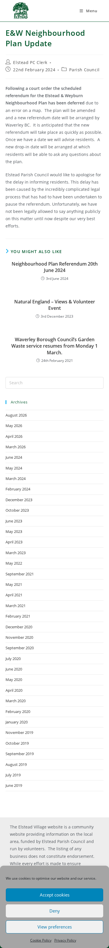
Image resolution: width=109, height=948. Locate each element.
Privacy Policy (65, 940)
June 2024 (14, 457)
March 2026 (16, 446)
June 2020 (14, 669)
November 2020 (19, 637)
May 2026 (14, 425)
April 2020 (14, 690)
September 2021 (20, 574)
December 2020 (19, 626)
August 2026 (16, 415)
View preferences (54, 927)
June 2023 (14, 521)
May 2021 (14, 584)
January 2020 (17, 722)
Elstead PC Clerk (30, 62)
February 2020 (18, 711)
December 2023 (19, 499)
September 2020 (20, 647)
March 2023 (16, 552)
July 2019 (13, 775)
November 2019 (19, 732)
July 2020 (13, 658)
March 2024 (16, 478)
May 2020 (14, 679)
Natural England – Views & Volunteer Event (54, 304)
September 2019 (20, 753)
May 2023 (14, 531)
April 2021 (14, 594)
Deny (54, 911)
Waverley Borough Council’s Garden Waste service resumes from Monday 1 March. (54, 346)
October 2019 (17, 743)
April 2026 (14, 436)
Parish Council (84, 69)
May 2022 (14, 563)
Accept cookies (54, 895)
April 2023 (14, 542)
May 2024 (14, 468)
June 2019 (14, 785)
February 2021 (18, 616)
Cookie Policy (40, 940)
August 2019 (16, 764)
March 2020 (16, 700)
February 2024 (18, 489)
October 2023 (17, 510)
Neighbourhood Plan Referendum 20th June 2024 (55, 267)
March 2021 (16, 605)
